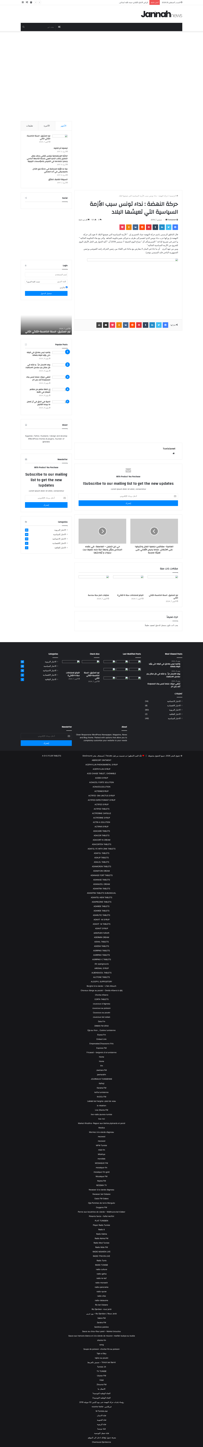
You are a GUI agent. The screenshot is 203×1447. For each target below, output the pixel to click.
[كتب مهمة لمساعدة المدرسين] (135, 681)
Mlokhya (101, 1154)
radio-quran (102, 1291)
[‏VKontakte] (135, 227)
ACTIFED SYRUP (102, 804)
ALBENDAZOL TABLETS (101, 973)
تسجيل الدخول (46, 293)
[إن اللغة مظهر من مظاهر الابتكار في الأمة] (60, 393)
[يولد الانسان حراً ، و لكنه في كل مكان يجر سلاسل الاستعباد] (60, 368)
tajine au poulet (101, 1358)
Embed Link (101, 1039)
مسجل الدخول (160, 625)
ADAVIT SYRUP (101, 928)
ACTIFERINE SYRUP (101, 818)
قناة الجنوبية (101, 1420)
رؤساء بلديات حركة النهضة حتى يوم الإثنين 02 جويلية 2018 (101, 1402)
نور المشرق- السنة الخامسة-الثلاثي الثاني (163, 596)
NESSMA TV (101, 1185)
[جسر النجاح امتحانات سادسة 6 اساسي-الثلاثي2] (122, 671)
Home (101, 1057)
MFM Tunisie (101, 1145)
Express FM (101, 1048)
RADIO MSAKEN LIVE (101, 1252)
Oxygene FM (101, 1207)
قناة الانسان (101, 1415)
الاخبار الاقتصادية (59, 543)
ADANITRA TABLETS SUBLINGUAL (101, 893)
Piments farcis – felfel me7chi (101, 1216)
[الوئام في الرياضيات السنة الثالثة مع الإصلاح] (135, 671)
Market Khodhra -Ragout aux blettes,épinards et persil (101, 1123)
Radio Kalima (101, 1234)
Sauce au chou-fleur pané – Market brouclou (101, 1331)
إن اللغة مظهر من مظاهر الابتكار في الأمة (40, 391)
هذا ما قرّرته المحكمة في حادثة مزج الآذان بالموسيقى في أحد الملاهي (50, 170)
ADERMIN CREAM (101, 937)
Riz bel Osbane (101, 1305)
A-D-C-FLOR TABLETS (51, 756)
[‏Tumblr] (155, 227)
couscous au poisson (101, 1008)
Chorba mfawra (101, 995)
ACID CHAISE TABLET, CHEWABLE (101, 773)
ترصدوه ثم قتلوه (61, 148)
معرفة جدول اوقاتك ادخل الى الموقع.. (101, 1437)
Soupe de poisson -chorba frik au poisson (101, 1349)
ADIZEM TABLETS (101, 946)
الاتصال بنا (101, 1389)
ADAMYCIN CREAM (101, 871)
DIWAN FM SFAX (101, 1026)
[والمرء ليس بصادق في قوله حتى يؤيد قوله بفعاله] (60, 356)
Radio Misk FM (101, 1247)
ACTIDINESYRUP (101, 791)
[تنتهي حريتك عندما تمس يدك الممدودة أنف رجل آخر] (60, 381)
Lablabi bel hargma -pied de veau (101, 1101)
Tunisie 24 (101, 1367)
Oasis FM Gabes (101, 1198)
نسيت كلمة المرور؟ (33, 282)
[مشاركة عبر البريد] (106, 325)
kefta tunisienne (101, 1092)
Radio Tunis (101, 1260)
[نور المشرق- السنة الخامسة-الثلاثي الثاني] (163, 584)
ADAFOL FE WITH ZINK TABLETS (101, 849)
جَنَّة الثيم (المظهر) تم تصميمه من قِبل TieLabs (124, 756)
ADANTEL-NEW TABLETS (101, 897)
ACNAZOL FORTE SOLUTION (101, 782)
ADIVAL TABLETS (101, 942)
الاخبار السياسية (59, 534)
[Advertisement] (101, 75)
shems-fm (101, 1340)
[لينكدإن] (162, 227)
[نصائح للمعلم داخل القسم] (122, 681)
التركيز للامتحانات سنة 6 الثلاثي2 (130, 595)
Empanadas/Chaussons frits (101, 1043)
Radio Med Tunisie (101, 1243)
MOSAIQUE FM (101, 1163)
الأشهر (63, 125)
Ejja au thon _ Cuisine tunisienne (102, 1030)
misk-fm (101, 1150)
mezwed (101, 1136)
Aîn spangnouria (102, 964)
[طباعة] (99, 325)
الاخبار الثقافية (60, 548)
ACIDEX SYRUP (101, 778)
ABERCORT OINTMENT (101, 760)
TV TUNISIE (101, 1371)
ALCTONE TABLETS (101, 977)
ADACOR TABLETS (101, 835)
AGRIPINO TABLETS (101, 950)
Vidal (101, 1380)
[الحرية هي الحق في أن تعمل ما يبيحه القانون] (60, 405)
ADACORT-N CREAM (101, 840)
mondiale (101, 1159)
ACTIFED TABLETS (101, 809)
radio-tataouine (101, 1300)
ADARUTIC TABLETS (101, 915)
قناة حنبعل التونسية (101, 1433)
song (101, 1345)
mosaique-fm (101, 1167)
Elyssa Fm (101, 1035)
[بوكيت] (122, 227)
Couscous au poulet (101, 1012)
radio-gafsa (101, 1274)
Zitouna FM (101, 1384)
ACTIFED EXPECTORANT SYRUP (101, 800)
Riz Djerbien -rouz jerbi (101, 1309)
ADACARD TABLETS (101, 831)
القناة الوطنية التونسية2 (101, 1398)
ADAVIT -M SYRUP (102, 919)
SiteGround (87, 756)
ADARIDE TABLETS (101, 906)
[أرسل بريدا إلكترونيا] (166, 220)
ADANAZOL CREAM (101, 884)
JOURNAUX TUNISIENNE (101, 1079)
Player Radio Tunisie (101, 1225)
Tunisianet (172, 220)
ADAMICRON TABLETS (101, 866)
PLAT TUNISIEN (101, 1221)
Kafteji (101, 1083)
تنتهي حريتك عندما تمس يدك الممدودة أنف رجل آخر (38, 378)
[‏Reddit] (142, 227)
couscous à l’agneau (101, 1004)
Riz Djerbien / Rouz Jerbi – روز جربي (101, 1314)
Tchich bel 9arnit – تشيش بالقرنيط (101, 1362)
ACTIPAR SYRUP (101, 826)
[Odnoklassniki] (129, 227)
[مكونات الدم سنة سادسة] (94, 584)
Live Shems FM (101, 1110)
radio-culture (101, 1269)
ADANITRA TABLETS (101, 888)
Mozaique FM (101, 1176)
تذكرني (63, 287)
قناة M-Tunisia (101, 1411)
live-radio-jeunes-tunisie (101, 1114)
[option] (46, 319)
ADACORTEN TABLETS (101, 844)
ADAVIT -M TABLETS (101, 924)
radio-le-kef (101, 1278)
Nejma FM (101, 1181)
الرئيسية (172, 196)
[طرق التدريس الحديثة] (109, 681)
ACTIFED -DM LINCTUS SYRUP (101, 795)
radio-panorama (101, 1287)
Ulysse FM (101, 1375)
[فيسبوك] (175, 227)
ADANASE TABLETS (101, 880)
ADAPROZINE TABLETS (101, 902)
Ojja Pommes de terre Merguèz (101, 1203)
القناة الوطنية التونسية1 (101, 1393)
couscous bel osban (101, 1017)
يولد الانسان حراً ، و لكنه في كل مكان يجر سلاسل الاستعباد (37, 366)
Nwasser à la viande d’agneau (101, 1190)
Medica (101, 1128)
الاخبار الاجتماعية (59, 539)
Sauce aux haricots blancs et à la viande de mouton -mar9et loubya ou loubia (101, 1336)
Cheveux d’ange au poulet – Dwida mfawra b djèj (101, 990)
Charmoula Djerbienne (101, 1442)
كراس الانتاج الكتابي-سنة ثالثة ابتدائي (133, 2)
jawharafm (101, 1074)
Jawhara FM (101, 1070)
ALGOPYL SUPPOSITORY (101, 981)
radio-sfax (101, 1296)
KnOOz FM (101, 1097)
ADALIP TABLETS (101, 857)
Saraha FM (101, 1322)
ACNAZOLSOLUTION (101, 787)
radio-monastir (101, 1283)
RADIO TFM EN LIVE (101, 1256)
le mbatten (101, 1105)
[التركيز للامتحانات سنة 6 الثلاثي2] (128, 584)
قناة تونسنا (101, 1429)
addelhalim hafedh (101, 933)
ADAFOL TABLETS (101, 853)
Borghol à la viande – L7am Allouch (101, 986)
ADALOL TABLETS (101, 862)
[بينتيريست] (148, 227)
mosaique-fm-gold (102, 1172)
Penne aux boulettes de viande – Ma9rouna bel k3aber (101, 1212)
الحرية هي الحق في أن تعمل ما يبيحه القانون (38, 403)
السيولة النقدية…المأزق (58, 179)
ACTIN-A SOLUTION (101, 822)
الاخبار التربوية (60, 530)
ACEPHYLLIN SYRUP (101, 769)
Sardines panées (101, 1327)
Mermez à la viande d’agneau (101, 1132)
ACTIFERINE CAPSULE (101, 813)
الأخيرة (47, 125)
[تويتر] (168, 227)
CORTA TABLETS (101, 999)
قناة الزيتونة (101, 1424)
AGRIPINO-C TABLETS (101, 959)
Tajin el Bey (101, 1353)
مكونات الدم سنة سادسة (98, 595)
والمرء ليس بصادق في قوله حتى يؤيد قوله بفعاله (38, 354)
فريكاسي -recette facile (101, 1406)
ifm (101, 1066)
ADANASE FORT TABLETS (102, 875)
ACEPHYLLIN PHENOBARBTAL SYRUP (101, 764)
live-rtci (101, 1119)
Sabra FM (101, 1318)
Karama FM (101, 1088)
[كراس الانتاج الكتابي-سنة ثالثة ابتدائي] (109, 671)
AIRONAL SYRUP (101, 968)
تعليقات (29, 125)
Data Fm (101, 1021)
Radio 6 (101, 1229)
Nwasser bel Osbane (101, 1194)
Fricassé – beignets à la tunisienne (102, 1052)
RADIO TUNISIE (101, 1265)
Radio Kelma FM (101, 1238)
